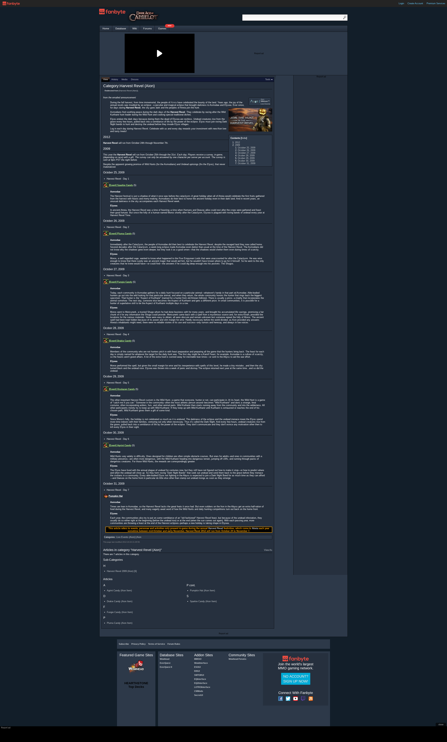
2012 (237, 142)
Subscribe (124, 644)
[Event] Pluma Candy (120, 233)
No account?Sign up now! (295, 678)
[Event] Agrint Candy (120, 445)
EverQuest (165, 663)
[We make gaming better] (11, 3)
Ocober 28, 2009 (246, 155)
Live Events (265, 104)
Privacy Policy (138, 644)
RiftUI (197, 671)
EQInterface (200, 679)
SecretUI (198, 695)
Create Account (415, 3)
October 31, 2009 (246, 163)
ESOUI (197, 667)
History (114, 79)
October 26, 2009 (246, 150)
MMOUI (197, 659)
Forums (147, 28)
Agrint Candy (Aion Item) (119, 590)
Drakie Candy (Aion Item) (119, 601)
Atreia (174, 102)
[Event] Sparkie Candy (121, 185)
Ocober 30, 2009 (246, 160)
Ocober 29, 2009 (246, 158)
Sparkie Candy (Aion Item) (203, 601)
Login (401, 3)
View (105, 79)
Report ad (259, 53)
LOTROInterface (202, 687)
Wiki (134, 28)
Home (105, 28)
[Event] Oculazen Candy (122, 389)
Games (163, 27)
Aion (262, 99)
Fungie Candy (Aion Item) (120, 612)
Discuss (134, 79)
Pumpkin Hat (116, 496)
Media (124, 79)
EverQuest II (166, 667)
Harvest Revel (215, 528)
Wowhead (164, 659)
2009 (237, 145)
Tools (267, 79)
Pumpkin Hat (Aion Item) (202, 590)
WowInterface (201, 663)
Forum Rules (173, 644)
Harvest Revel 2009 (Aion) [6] (122, 571)
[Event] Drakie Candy (120, 340)
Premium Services (436, 3)
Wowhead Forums (237, 659)
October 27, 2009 (246, 153)
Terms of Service (156, 644)
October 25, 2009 (246, 147)
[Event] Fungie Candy (120, 282)
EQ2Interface (200, 683)
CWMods (198, 691)
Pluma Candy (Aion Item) (119, 623)
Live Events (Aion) (125, 537)
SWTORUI (199, 675)
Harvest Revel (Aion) (128, 91)
